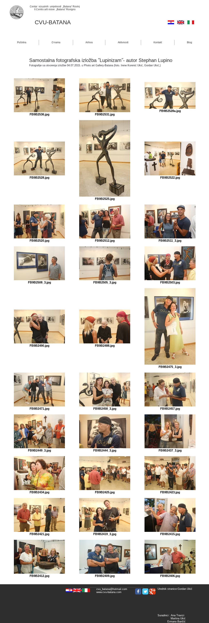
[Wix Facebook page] (138, 591)
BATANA (60, 22)
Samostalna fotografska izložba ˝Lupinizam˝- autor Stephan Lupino (100, 60)
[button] (56, 42)
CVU (41, 22)
